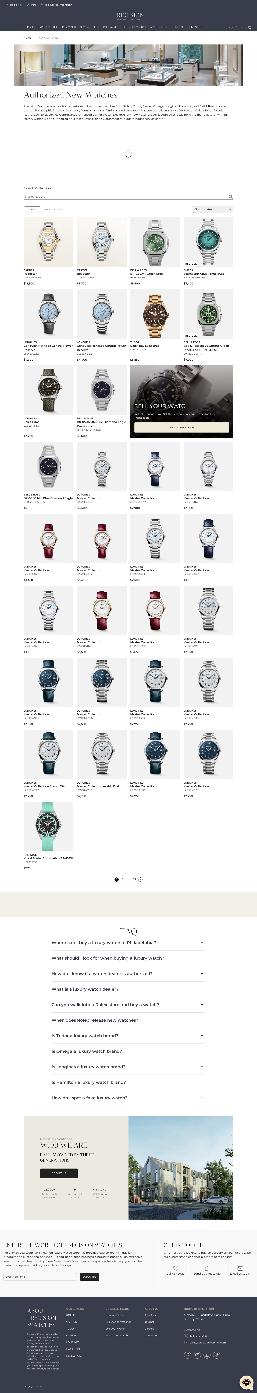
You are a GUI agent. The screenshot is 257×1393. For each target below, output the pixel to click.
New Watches (89, 27)
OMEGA (71, 1335)
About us (150, 1315)
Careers (149, 1328)
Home (27, 37)
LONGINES (72, 1342)
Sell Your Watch (134, 27)
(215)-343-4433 (16, 5)
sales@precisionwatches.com (208, 1342)
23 (134, 879)
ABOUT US (58, 1173)
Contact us (151, 1335)
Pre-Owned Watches (118, 1321)
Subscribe (89, 1276)
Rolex (31, 27)
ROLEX (70, 1315)
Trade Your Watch (117, 1335)
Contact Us (195, 27)
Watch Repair (159, 27)
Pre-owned (110, 27)
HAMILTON (73, 1349)
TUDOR (71, 1328)
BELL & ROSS (74, 1355)
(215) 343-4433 (198, 1335)
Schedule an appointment (58, 5)
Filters (34, 209)
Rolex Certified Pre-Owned (58, 27)
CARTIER (71, 1321)
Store (34, 5)
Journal (178, 27)
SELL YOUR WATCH (182, 427)
